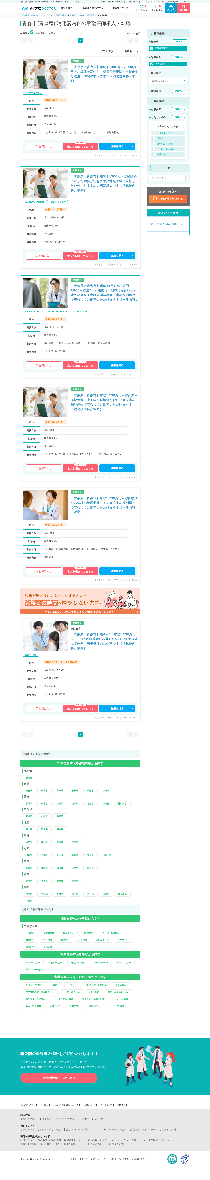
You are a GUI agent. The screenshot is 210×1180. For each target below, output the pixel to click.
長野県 (60, 816)
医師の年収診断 (28, 1144)
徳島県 (29, 881)
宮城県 (60, 790)
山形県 (90, 790)
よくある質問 (159, 2)
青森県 (72, 15)
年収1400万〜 (78, 962)
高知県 (75, 881)
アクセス (83, 1159)
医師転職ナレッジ (73, 1140)
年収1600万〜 (101, 962)
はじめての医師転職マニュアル (82, 1129)
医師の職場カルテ (73, 1144)
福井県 (60, 829)
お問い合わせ (89, 1105)
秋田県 (75, 790)
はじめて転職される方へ (50, 1129)
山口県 (90, 868)
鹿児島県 (122, 893)
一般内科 (30, 933)
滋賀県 (29, 855)
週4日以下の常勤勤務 (96, 985)
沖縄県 (29, 900)
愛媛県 (60, 881)
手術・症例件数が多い (118, 992)
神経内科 (47, 940)
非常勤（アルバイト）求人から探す (60, 1119)
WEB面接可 (95, 1006)
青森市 (81, 15)
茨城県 (29, 803)
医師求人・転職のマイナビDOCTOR (37, 15)
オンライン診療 (117, 1006)
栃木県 (44, 803)
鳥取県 (29, 868)
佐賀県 (44, 893)
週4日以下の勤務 (165, 143)
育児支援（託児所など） (38, 999)
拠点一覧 (149, 2)
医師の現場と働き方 (96, 1140)
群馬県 (60, 803)
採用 (112, 1159)
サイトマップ (106, 1105)
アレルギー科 (102, 940)
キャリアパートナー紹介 (114, 1129)
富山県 (29, 829)
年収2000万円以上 (35, 969)
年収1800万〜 (124, 962)
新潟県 (29, 816)
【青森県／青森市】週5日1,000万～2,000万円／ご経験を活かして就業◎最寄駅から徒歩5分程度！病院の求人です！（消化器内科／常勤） (104, 74)
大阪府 (60, 855)
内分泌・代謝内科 (111, 933)
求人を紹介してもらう (80, 146)
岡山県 (60, 868)
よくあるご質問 (168, 1129)
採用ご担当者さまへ (136, 2)
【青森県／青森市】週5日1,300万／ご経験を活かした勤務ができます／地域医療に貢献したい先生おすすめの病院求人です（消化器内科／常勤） (104, 183)
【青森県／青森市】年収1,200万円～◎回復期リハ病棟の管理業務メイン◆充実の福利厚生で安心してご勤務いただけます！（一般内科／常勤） (104, 505)
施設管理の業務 (65, 999)
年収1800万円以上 (35, 985)
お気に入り (45, 146)
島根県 (44, 868)
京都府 (44, 855)
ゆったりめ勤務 (120, 999)
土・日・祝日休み (71, 992)
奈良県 (90, 855)
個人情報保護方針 (138, 1159)
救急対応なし (121, 985)
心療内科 (65, 940)
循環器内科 (48, 933)
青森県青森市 (161, 48)
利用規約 (44, 1105)
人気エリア (55, 1006)
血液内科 (30, 946)
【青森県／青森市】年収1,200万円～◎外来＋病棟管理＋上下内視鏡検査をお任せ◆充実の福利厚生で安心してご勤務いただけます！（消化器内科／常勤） (104, 402)
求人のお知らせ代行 (50, 1144)
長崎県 (60, 893)
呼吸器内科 (68, 933)
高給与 (56, 985)
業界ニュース (138, 1140)
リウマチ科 (123, 940)
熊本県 (75, 893)
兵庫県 (75, 855)
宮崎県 (106, 893)
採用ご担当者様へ (27, 1105)
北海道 (29, 777)
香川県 (44, 881)
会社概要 (73, 1159)
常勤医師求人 (60, 15)
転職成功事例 (150, 1129)
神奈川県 (122, 803)
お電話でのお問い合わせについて (178, 2)
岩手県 (44, 790)
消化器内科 (91, 15)
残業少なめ (162, 154)
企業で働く (74, 1006)
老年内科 (82, 940)
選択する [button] (179, 41)
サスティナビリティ (98, 1159)
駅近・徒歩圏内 (33, 1006)
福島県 (106, 790)
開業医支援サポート (159, 1140)
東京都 (106, 803)
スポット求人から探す (93, 1119)
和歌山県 (107, 855)
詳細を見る (117, 146)
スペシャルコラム (119, 1140)
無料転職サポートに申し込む (59, 1077)
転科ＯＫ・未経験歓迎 (93, 999)
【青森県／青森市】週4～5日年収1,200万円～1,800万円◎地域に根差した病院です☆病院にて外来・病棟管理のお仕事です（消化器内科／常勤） (104, 641)
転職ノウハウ (27, 1140)
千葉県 (90, 803)
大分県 (90, 893)
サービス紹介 (27, 1129)
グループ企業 (122, 1159)
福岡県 (29, 893)
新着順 (128, 51)
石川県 (44, 829)
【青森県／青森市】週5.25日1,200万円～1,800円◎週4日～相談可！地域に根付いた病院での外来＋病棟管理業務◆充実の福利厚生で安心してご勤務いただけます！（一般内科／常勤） (104, 293)
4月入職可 (94, 992)
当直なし (72, 985)
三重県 (75, 842)
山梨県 (44, 816)
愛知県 (60, 842)
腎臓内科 (30, 940)
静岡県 (44, 842)
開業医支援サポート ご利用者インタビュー (107, 1144)
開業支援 (121, 1105)
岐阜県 (29, 842)
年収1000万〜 (33, 962)
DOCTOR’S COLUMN (49, 1140)
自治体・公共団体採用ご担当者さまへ (114, 2)
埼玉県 (75, 803)
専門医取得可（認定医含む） (40, 992)
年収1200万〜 (55, 962)
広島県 (75, 868)
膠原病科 (47, 946)
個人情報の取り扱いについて (66, 1105)
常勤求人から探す (29, 1119)
